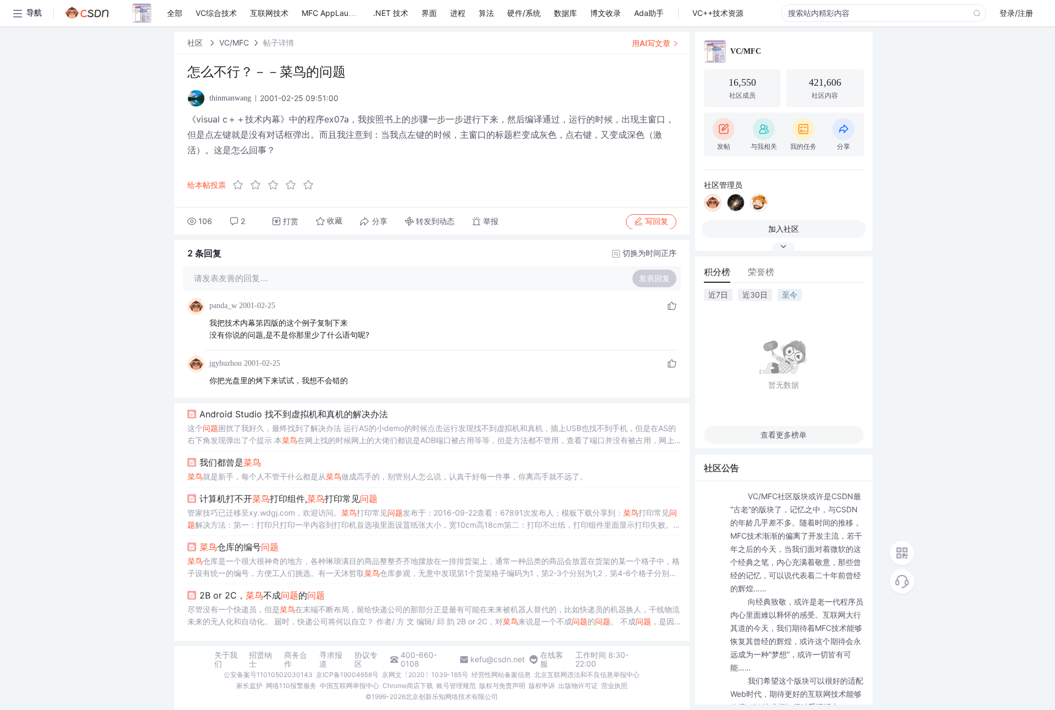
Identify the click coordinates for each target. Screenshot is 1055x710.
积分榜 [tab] (717, 271)
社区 (196, 42)
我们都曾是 (230, 462)
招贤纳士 (260, 659)
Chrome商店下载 (407, 685)
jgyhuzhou (225, 363)
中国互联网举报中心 (349, 685)
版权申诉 (542, 685)
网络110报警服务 (291, 685)
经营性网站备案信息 (501, 674)
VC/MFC (234, 42)
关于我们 (225, 659)
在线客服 (551, 659)
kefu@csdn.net (497, 659)
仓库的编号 (239, 546)
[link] (196, 42)
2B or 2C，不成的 (262, 595)
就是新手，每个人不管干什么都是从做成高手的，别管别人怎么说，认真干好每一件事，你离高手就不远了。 (387, 476)
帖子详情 (278, 42)
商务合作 (295, 659)
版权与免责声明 (502, 685)
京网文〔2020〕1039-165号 (425, 674)
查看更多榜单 (783, 434)
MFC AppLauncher (335, 13)
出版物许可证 (578, 685)
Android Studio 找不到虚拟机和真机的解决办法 (293, 414)
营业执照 (614, 685)
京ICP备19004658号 (347, 674)
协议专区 (365, 659)
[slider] (276, 185)
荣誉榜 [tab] (761, 271)
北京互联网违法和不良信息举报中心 (587, 674)
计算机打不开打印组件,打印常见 (288, 498)
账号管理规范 (456, 685)
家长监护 (249, 685)
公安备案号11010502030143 (268, 674)
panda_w (223, 305)
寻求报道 (330, 659)
